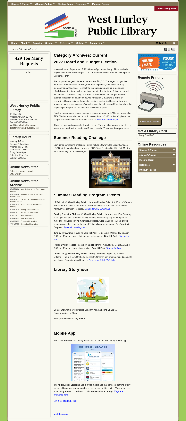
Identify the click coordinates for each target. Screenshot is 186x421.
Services (49, 43)
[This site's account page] (165, 43)
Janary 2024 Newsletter (30, 210)
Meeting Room (65, 4)
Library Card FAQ (146, 135)
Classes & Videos (20, 4)
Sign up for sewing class (75, 227)
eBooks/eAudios (43, 4)
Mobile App (65, 333)
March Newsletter (28, 218)
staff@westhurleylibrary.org (22, 125)
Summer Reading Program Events (87, 195)
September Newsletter (29, 213)
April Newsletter (27, 215)
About (24, 43)
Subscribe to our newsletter (22, 171)
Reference (81, 4)
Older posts (61, 414)
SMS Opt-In (15, 174)
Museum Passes (100, 4)
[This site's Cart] (163, 43)
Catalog (80, 43)
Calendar (37, 43)
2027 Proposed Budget (107, 119)
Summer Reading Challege (80, 137)
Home (14, 43)
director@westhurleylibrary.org (24, 128)
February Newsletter (29, 221)
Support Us (96, 43)
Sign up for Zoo (113, 248)
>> (173, 49)
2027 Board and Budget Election (85, 62)
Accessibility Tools (166, 8)
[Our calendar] (157, 43)
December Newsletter (29, 224)
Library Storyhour (71, 269)
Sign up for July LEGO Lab (97, 209)
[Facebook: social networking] (160, 43)
